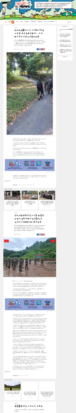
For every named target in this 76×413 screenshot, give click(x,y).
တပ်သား (23, 184)
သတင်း (17, 21)
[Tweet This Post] (40, 49)
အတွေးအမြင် (26, 21)
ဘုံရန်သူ (23, 375)
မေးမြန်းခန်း (40, 21)
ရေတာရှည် (33, 184)
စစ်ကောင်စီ (20, 184)
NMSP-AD (19, 375)
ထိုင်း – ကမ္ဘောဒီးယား (50, 21)
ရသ (44, 21)
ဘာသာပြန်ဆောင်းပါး (33, 21)
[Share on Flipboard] (42, 49)
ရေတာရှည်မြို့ (22, 139)
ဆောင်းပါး (21, 21)
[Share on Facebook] (38, 49)
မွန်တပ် (27, 375)
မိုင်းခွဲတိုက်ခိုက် (28, 184)
